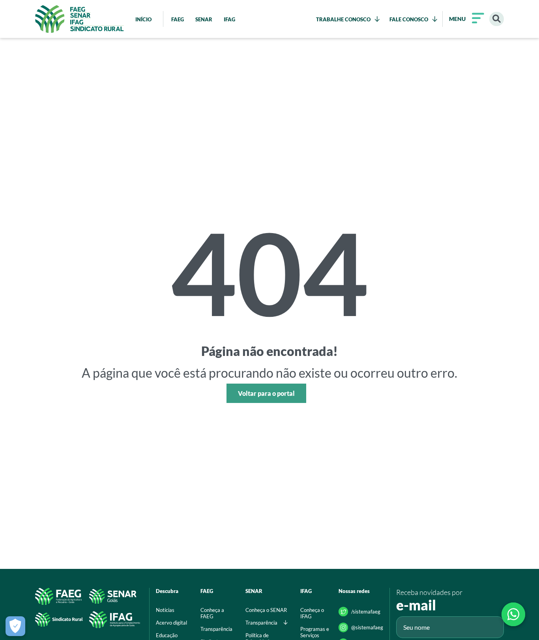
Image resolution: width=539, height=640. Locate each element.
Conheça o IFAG (312, 613)
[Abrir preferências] (15, 626)
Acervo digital (171, 622)
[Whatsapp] (513, 614)
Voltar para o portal (266, 393)
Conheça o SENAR (266, 610)
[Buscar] (496, 19)
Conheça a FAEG (212, 613)
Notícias (165, 610)
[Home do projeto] (79, 19)
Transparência (216, 629)
